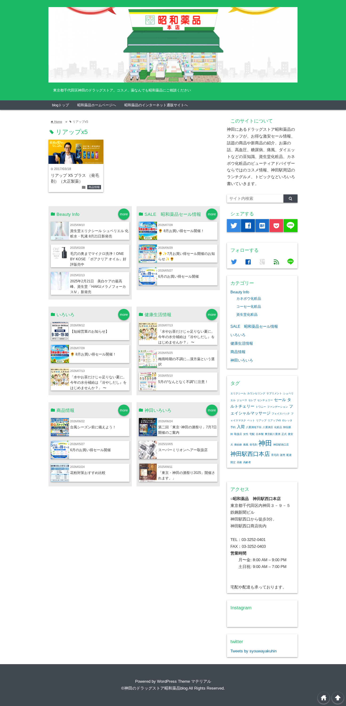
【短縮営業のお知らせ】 (89, 331)
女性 (245, 434)
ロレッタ (287, 420)
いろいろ (237, 335)
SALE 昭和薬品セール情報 (254, 326)
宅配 (252, 434)
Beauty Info (239, 292)
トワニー (261, 406)
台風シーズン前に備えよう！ (93, 427)
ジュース (242, 400)
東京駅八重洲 (272, 434)
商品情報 (94, 187)
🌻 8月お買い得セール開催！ (181, 231)
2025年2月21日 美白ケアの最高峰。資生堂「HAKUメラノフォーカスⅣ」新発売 (98, 286)
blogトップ (60, 105)
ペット (251, 420)
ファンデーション (277, 406)
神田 (265, 443)
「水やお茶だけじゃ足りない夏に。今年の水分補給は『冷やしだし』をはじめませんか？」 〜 (98, 382)
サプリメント (274, 393)
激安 (290, 434)
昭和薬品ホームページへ (96, 105)
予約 (233, 427)
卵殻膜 (287, 427)
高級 (239, 462)
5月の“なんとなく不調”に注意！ (183, 382)
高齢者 (247, 462)
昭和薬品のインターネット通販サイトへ (156, 105)
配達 (289, 455)
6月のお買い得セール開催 (178, 276)
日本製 (260, 434)
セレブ (252, 400)
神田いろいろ (241, 360)
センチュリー (265, 400)
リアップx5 (274, 420)
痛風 (245, 444)
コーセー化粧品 (248, 306)
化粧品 (278, 427)
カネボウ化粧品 (248, 298)
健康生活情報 (241, 343)
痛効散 (238, 444)
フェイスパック (281, 413)
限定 (233, 462)
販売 (282, 455)
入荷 (241, 427)
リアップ (261, 420)
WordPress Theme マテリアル (184, 681)
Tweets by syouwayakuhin (253, 651)
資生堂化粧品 (246, 314)
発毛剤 (253, 444)
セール (280, 400)
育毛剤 (275, 455)
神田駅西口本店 (250, 454)
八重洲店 (268, 427)
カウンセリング (256, 393)
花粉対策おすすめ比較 (87, 473)
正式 (284, 434)
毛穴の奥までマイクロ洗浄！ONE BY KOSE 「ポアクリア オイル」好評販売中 (98, 259)
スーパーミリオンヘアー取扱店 (183, 450)
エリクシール (238, 393)
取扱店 (238, 434)
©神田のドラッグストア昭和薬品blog (154, 688)
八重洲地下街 (254, 427)
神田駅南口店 (281, 444)
